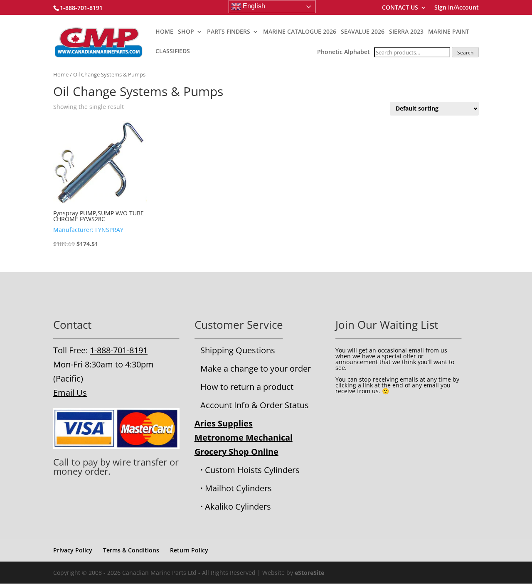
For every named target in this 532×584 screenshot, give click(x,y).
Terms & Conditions (131, 550)
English (253, 6)
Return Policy (189, 550)
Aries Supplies (224, 423)
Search (465, 52)
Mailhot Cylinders (238, 488)
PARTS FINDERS (228, 32)
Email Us (70, 392)
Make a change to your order (255, 368)
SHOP (186, 32)
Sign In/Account (456, 8)
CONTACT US (400, 8)
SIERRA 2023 (406, 32)
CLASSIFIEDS (172, 51)
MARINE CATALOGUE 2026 (299, 32)
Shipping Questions (237, 350)
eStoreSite (309, 573)
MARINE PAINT (448, 32)
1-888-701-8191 (119, 350)
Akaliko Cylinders (238, 506)
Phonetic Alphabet (343, 52)
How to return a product (246, 386)
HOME (164, 32)
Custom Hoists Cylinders (252, 470)
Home (61, 74)
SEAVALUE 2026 (362, 32)
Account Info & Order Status (254, 405)
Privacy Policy (72, 550)
